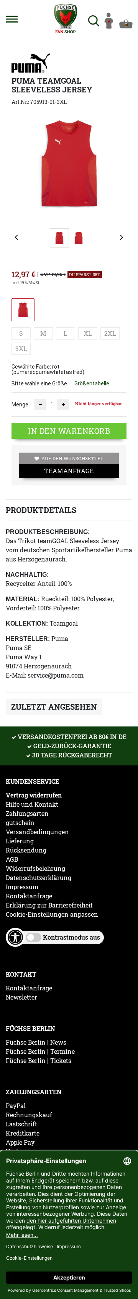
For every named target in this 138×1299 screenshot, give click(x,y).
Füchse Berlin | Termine (40, 1051)
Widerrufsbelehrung (35, 868)
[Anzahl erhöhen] (63, 404)
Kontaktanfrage (29, 896)
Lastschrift (21, 1124)
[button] (11, 19)
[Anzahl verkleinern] (40, 404)
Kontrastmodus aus (71, 937)
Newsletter (21, 997)
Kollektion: (27, 623)
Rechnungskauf (29, 1115)
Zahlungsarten (27, 813)
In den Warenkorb (69, 431)
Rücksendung (26, 850)
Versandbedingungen (37, 832)
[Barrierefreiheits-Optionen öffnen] (15, 937)
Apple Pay (20, 1142)
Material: (22, 599)
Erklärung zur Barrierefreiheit (49, 905)
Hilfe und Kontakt (32, 804)
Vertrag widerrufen (34, 795)
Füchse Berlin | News (36, 1042)
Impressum (22, 887)
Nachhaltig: (27, 574)
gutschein (20, 823)
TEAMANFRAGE (69, 471)
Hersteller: (28, 639)
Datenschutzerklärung (38, 878)
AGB (12, 859)
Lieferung (20, 841)
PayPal (16, 1106)
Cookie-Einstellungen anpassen (52, 914)
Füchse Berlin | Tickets (38, 1060)
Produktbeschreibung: (48, 532)
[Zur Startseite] (65, 18)
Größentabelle (91, 383)
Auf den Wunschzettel (72, 458)
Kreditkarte (22, 1133)
